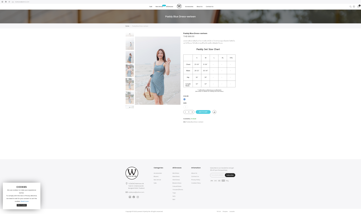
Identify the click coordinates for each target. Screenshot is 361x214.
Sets (174, 196)
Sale (155, 183)
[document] (22, 195)
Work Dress (176, 180)
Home (127, 26)
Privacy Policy (195, 180)
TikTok (219, 211)
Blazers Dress (177, 183)
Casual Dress (177, 186)
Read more (25, 201)
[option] (184, 99)
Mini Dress (176, 173)
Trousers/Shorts (178, 190)
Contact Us (195, 176)
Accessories (158, 173)
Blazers (156, 176)
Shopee (225, 211)
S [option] (185, 107)
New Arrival (157, 180)
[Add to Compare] (214, 112)
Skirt (174, 199)
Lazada (232, 211)
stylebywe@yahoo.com (22, 2)
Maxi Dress (176, 176)
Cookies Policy (196, 183)
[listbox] (209, 99)
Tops (174, 193)
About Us (194, 173)
